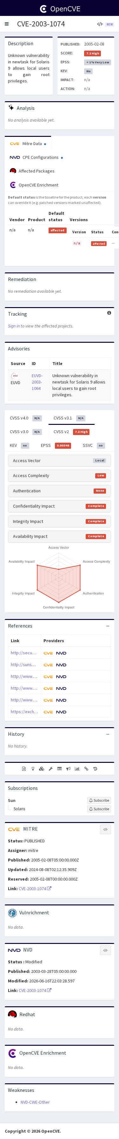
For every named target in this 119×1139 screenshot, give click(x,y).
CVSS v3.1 (68, 418)
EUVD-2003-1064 (37, 382)
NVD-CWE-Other (35, 1102)
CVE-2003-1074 (41, 24)
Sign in (14, 326)
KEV (18, 445)
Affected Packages (36, 171)
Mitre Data (32, 143)
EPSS (55, 445)
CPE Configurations (41, 157)
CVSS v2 (71, 431)
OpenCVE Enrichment (38, 185)
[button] (6, 24)
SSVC (93, 445)
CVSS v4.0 (25, 418)
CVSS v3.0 (25, 431)
